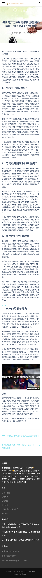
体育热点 (5, 497)
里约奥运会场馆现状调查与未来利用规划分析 (20, 540)
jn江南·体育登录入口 (20, 574)
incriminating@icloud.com (16, 560)
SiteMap (5, 513)
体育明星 (5, 501)
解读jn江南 (6, 493)
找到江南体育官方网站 (10, 509)
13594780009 (11, 556)
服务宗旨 (5, 505)
